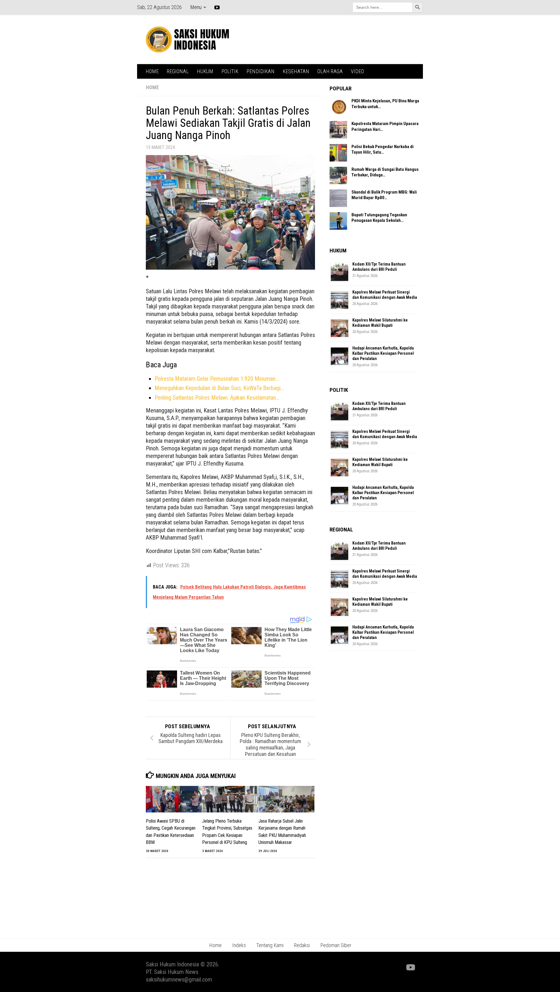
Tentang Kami (270, 945)
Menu (196, 7)
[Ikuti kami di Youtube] (410, 967)
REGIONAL (178, 71)
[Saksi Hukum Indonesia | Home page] (187, 39)
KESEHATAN (296, 71)
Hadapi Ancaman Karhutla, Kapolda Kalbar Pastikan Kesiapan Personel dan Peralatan (383, 353)
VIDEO (357, 71)
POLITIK (229, 71)
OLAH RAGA (330, 71)
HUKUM (205, 71)
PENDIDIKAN (260, 71)
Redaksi (302, 945)
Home (215, 945)
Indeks (239, 945)
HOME (152, 71)
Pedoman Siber (335, 945)
